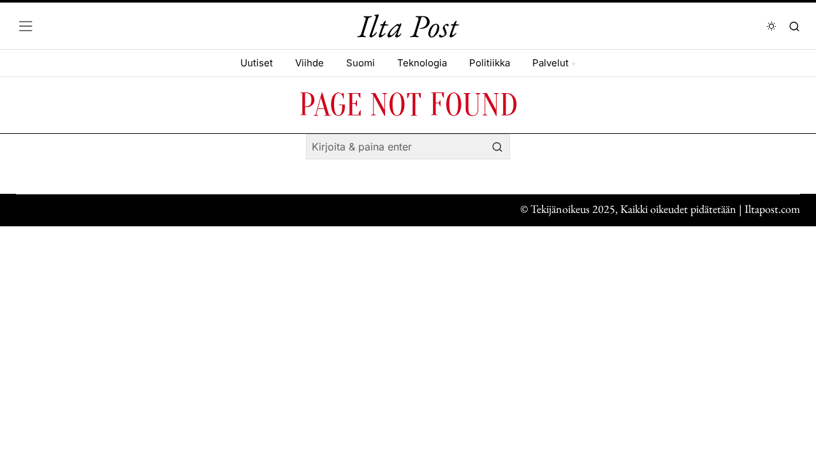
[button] (497, 146)
